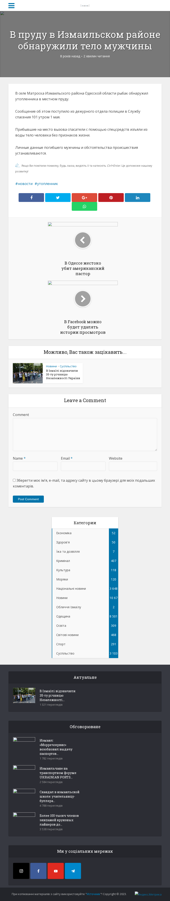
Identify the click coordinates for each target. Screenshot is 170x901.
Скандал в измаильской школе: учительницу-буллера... (59, 796)
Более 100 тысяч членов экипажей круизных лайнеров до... (59, 819)
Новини (51, 366)
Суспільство (68, 366)
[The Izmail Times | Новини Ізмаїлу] (85, 5)
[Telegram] (73, 871)
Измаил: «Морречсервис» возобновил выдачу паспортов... (56, 747)
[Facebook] (38, 871)
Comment (21, 414)
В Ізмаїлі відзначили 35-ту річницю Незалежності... (57, 695)
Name (19, 458)
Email (67, 458)
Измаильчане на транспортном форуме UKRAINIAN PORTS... (58, 772)
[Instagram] (21, 871)
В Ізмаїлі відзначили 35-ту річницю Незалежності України (63, 374)
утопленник (47, 183)
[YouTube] (56, 871)
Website (115, 458)
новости (25, 183)
